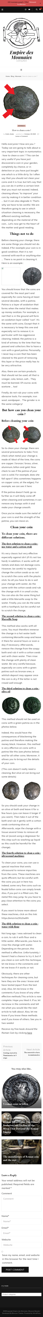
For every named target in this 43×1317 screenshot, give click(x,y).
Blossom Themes (17, 1313)
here (29, 1032)
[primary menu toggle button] (21, 70)
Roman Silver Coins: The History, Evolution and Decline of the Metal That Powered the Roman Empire (21, 1127)
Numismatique (14, 1118)
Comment (7, 1193)
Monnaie (21, 126)
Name (5, 1216)
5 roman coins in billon (15, 1104)
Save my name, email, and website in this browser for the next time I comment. (21, 1259)
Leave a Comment (21, 136)
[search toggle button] (36, 9)
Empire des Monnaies (21, 54)
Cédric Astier (9, 134)
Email (5, 1227)
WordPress (37, 1313)
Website (6, 1239)
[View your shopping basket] (40, 9)
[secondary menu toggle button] (2, 9)
